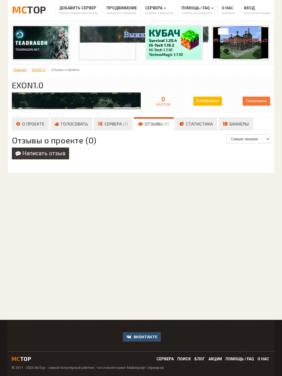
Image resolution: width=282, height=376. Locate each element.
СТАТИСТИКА (199, 123)
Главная (19, 70)
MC (29, 9)
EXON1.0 (38, 70)
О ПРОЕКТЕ (33, 123)
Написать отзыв (43, 153)
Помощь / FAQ (240, 359)
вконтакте (145, 336)
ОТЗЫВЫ (156, 123)
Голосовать (256, 101)
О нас (263, 359)
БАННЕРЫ (238, 123)
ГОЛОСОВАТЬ (74, 123)
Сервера (165, 359)
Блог (199, 359)
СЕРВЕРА (115, 123)
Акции (215, 359)
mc (21, 358)
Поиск (184, 359)
